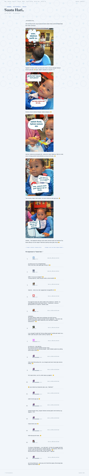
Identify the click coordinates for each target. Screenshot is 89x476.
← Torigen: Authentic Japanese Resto (33, 247)
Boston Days (37, 1)
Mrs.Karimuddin (36, 357)
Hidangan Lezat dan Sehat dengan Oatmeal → (54, 247)
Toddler (24, 6)
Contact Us (43, 1)
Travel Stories (29, 1)
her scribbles (17, 6)
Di (33, 328)
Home (5, 1)
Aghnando (9, 6)
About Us (14, 1)
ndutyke (34, 311)
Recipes (19, 1)
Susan (34, 272)
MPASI (23, 1)
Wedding (9, 1)
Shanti (34, 258)
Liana (34, 285)
